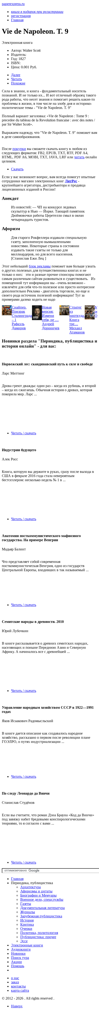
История (27, 920)
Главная (17, 879)
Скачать (17, 169)
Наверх (17, 1006)
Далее (15, 75)
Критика (27, 924)
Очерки (26, 929)
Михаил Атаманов (77, 330)
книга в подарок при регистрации (37, 12)
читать (79, 157)
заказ (15, 982)
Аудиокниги (21, 949)
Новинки (18, 953)
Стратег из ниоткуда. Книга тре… (77, 315)
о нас (15, 978)
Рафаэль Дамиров (19, 326)
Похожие (18, 83)
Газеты (25, 904)
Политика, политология (39, 933)
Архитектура (30, 887)
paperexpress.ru (13, 4)
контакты (18, 986)
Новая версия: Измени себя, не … (50, 313)
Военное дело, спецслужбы (41, 899)
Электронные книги (27, 945)
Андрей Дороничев (50, 326)
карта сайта (20, 990)
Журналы (27, 912)
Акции (16, 962)
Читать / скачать (23, 433)
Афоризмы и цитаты (36, 891)
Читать (16, 79)
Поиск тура (20, 958)
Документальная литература (42, 908)
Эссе (24, 941)
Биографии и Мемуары (38, 895)
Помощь (17, 966)
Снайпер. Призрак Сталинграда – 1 (22, 313)
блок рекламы (40, 266)
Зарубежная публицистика (41, 916)
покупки (19, 149)
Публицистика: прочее (38, 937)
